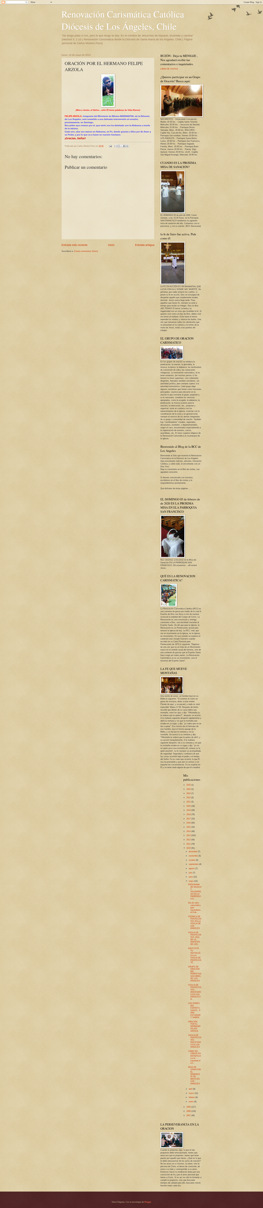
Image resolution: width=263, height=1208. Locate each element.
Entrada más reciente (74, 245)
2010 (188, 848)
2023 (188, 793)
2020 (188, 806)
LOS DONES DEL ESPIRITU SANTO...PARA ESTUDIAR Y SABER (194, 1010)
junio (191, 877)
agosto (192, 868)
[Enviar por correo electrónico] (115, 146)
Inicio (111, 245)
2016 (188, 823)
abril (191, 1089)
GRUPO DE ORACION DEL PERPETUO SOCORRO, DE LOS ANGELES (194, 974)
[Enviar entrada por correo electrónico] (110, 146)
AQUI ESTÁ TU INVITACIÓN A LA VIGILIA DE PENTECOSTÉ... (194, 955)
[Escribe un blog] (118, 146)
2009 (188, 1107)
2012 (188, 840)
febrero (192, 1097)
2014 (188, 831)
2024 (188, 789)
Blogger (147, 1202)
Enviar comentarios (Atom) (86, 251)
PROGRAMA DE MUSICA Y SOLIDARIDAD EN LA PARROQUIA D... (194, 891)
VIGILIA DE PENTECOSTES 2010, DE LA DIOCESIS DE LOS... (194, 938)
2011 (188, 844)
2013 (188, 835)
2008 (188, 1111)
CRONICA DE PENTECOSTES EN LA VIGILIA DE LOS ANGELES (194, 922)
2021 (188, 802)
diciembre (193, 851)
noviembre (193, 856)
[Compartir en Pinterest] (127, 146)
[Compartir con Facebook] (124, 146)
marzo (192, 1093)
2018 (188, 814)
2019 (188, 810)
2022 (188, 797)
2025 (188, 785)
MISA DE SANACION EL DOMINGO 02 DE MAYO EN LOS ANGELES (194, 1075)
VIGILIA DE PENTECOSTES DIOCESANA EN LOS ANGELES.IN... (194, 992)
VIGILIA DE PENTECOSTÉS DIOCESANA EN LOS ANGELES (194, 1041)
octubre (192, 860)
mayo (191, 881)
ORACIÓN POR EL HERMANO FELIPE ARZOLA (194, 1026)
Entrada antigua (144, 245)
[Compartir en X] (121, 146)
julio (191, 873)
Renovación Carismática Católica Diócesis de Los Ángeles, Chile (122, 20)
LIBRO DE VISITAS (169, 69)
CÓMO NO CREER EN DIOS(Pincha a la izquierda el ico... (194, 1057)
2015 (188, 827)
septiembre (194, 864)
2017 (188, 819)
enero (191, 1101)
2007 (188, 1115)
